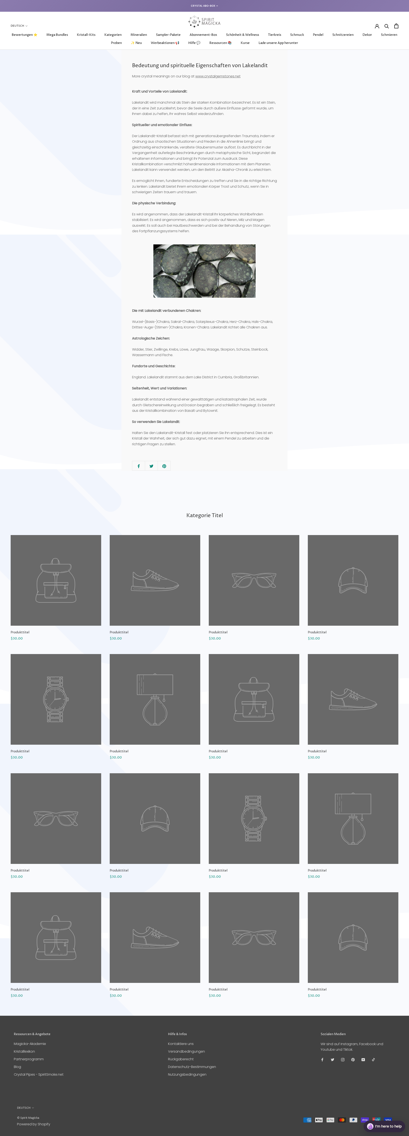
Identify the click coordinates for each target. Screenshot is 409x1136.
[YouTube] (363, 1059)
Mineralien (139, 35)
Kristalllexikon (24, 1051)
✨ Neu (136, 43)
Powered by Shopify (33, 1124)
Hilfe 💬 (194, 43)
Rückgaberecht (181, 1059)
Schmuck (297, 35)
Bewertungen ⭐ (24, 35)
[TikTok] (373, 1059)
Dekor (367, 35)
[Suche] (387, 26)
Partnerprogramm (29, 1059)
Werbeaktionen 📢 (165, 43)
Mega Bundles (57, 35)
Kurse (245, 43)
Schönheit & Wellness (242, 35)
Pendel (318, 35)
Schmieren (389, 35)
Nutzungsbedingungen (187, 1074)
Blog (17, 1066)
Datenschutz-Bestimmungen (192, 1066)
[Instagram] (342, 1059)
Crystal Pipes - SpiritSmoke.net (38, 1074)
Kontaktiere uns (181, 1043)
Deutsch (17, 26)
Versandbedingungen (186, 1051)
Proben (116, 43)
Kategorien (113, 35)
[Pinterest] (353, 1059)
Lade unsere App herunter (278, 43)
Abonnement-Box (203, 35)
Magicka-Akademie (30, 1043)
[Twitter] (332, 1059)
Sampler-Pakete (168, 35)
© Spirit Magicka (28, 1118)
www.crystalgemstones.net (218, 76)
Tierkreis (274, 35)
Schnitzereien (343, 35)
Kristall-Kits (86, 35)
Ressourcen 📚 (220, 43)
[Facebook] (322, 1059)
